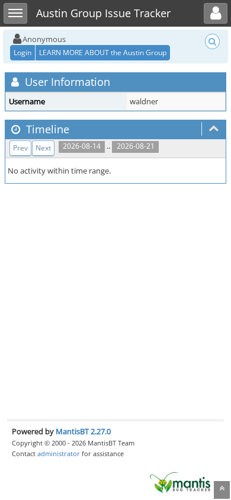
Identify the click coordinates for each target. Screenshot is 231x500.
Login (22, 52)
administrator (58, 453)
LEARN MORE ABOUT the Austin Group (102, 52)
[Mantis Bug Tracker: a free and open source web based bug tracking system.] (180, 481)
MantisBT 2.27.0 (83, 431)
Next (43, 148)
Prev (20, 148)
